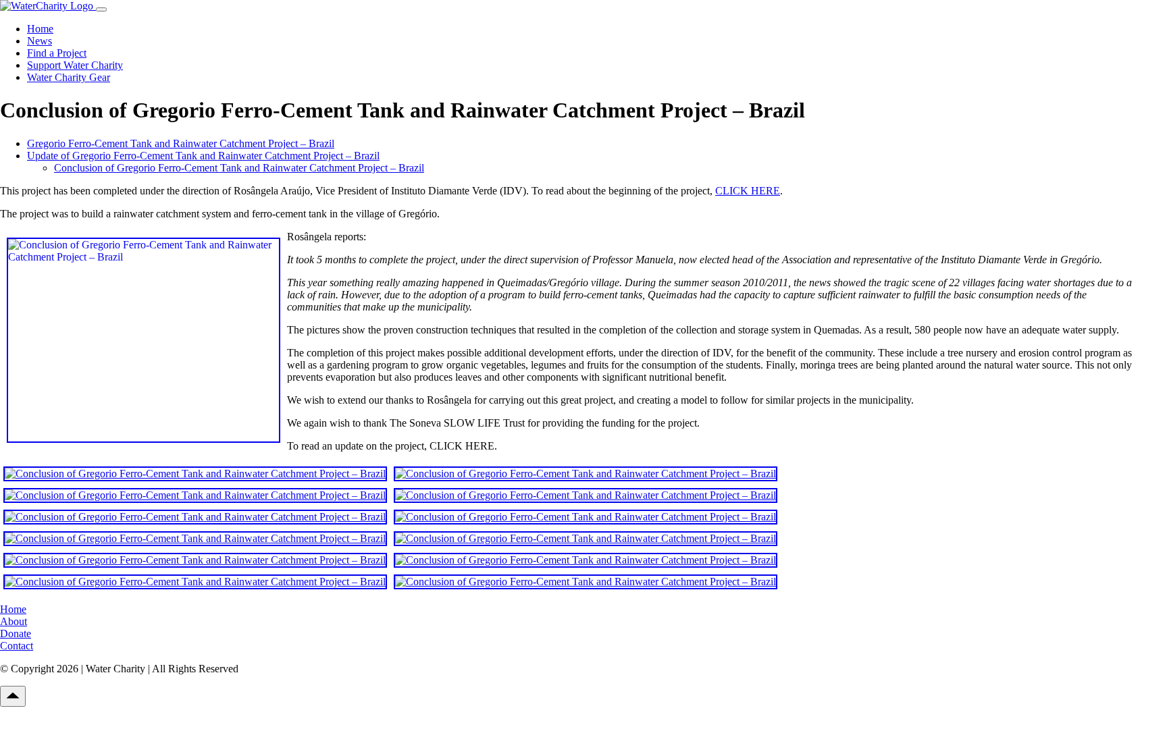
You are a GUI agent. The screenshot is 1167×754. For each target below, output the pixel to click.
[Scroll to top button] (13, 696)
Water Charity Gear (68, 77)
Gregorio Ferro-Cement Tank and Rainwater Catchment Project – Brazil (180, 143)
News (39, 41)
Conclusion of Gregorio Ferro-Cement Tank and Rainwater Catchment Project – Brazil (239, 167)
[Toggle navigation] (101, 9)
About (13, 621)
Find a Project (56, 53)
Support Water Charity (75, 65)
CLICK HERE (747, 190)
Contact (16, 645)
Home (40, 28)
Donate (15, 633)
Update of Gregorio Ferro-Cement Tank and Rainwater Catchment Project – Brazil (203, 155)
